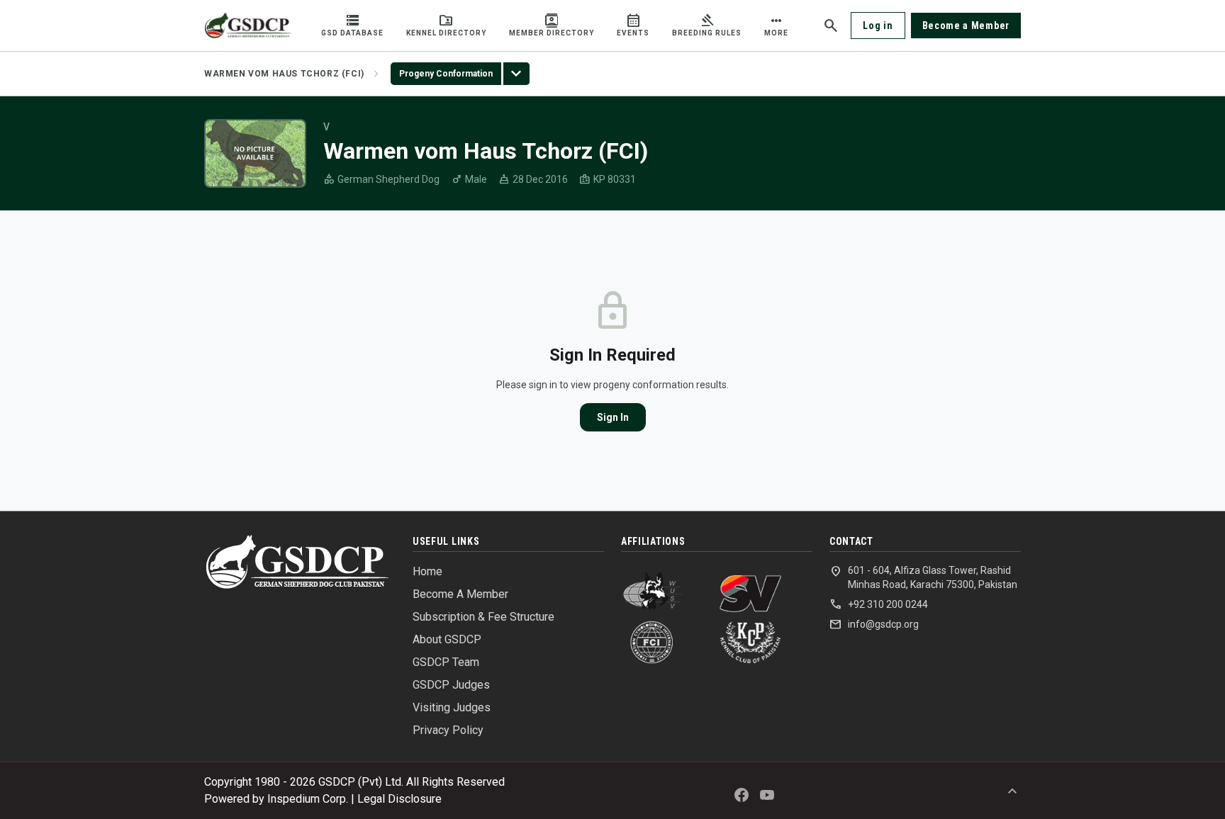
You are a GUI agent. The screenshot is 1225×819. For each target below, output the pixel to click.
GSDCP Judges (451, 684)
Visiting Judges (452, 707)
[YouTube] (767, 795)
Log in (878, 25)
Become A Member (460, 594)
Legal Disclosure (399, 799)
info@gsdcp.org (874, 624)
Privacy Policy (448, 730)
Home (427, 571)
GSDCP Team (446, 662)
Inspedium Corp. (307, 799)
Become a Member (966, 25)
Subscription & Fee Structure (483, 616)
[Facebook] (741, 795)
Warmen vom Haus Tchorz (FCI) (284, 74)
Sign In (613, 417)
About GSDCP (447, 639)
